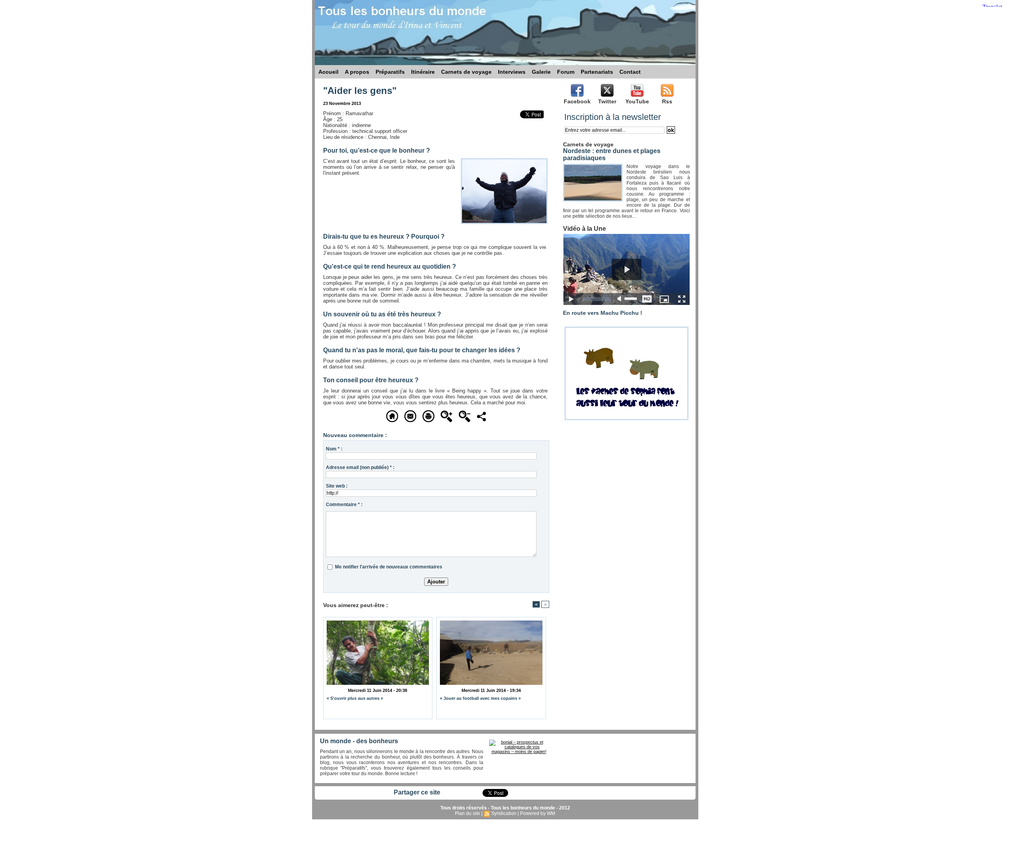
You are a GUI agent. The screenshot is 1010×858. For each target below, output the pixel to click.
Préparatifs (390, 72)
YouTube (637, 101)
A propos (357, 72)
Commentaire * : (344, 504)
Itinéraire (423, 72)
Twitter (607, 101)
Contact (630, 72)
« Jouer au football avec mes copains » (480, 698)
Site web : (337, 486)
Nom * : (334, 449)
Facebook (577, 101)
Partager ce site (417, 792)
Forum (565, 72)
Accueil (328, 72)
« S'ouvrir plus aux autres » (355, 698)
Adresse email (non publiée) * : (360, 467)
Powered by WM (537, 813)
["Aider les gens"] (504, 160)
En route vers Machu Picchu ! (602, 313)
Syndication (503, 813)
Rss (667, 101)
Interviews (512, 72)
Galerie (541, 72)
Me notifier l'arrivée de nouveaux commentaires (388, 567)
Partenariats (597, 72)
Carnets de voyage (466, 72)
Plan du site (467, 813)
